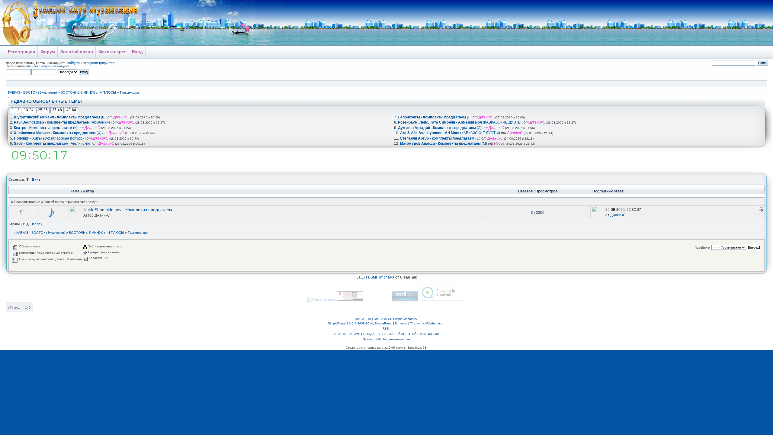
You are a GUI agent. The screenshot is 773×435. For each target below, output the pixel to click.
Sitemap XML (372, 339)
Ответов (525, 191)
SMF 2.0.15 (363, 319)
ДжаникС (102, 215)
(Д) (440, 128)
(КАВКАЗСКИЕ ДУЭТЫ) (460, 122)
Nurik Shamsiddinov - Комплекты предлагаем (127, 210)
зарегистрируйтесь (101, 63)
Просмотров (546, 191)
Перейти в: (702, 247)
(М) (443, 143)
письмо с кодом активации (46, 66)
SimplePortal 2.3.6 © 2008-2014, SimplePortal (360, 323)
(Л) (435, 117)
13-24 (28, 110)
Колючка (401, 323)
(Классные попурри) (50, 138)
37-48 (57, 110)
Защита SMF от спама (375, 277)
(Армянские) (63, 122)
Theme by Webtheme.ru (427, 323)
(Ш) (60, 117)
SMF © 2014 (382, 319)
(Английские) (52, 143)
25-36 (43, 110)
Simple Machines (405, 319)
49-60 (71, 110)
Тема (75, 191)
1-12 (15, 110)
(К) (46, 128)
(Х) (57, 133)
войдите (73, 63)
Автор (88, 191)
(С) (440, 138)
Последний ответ (608, 191)
